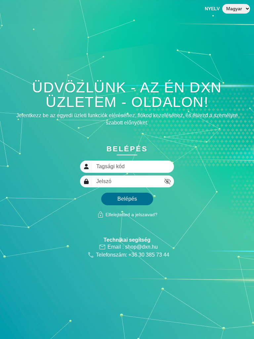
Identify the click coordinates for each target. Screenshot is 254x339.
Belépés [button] (127, 199)
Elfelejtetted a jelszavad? (127, 214)
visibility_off (167, 181)
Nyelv (212, 8)
